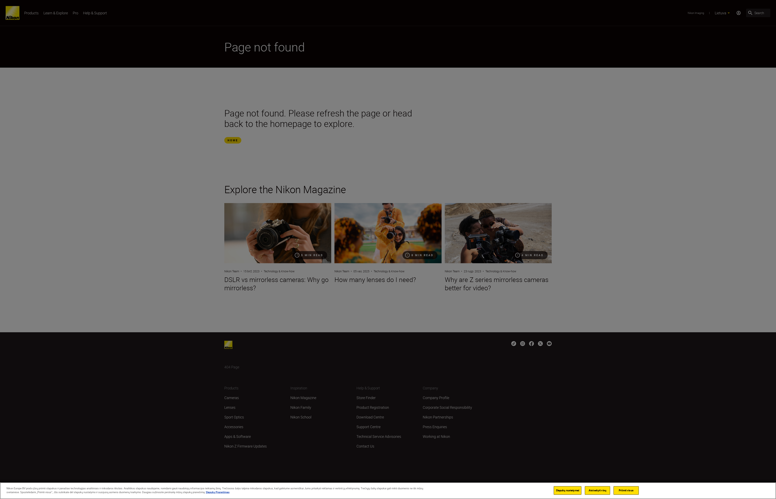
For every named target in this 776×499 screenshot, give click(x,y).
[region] (388, 490)
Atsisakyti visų (597, 490)
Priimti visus (626, 490)
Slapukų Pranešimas (218, 492)
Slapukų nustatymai (567, 490)
